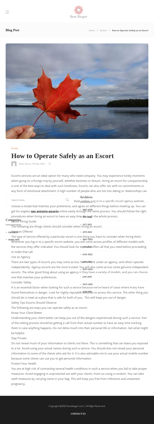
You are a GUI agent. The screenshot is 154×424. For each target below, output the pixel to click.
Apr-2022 (87, 232)
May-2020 (88, 209)
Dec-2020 (87, 216)
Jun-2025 (87, 276)
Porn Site (14, 240)
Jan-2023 (87, 261)
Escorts (103, 30)
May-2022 (88, 239)
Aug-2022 (87, 254)
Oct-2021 (87, 224)
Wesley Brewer (25, 164)
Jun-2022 (87, 246)
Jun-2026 (87, 291)
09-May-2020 (38, 164)
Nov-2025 (88, 284)
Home (92, 30)
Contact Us (78, 414)
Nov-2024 (88, 269)
